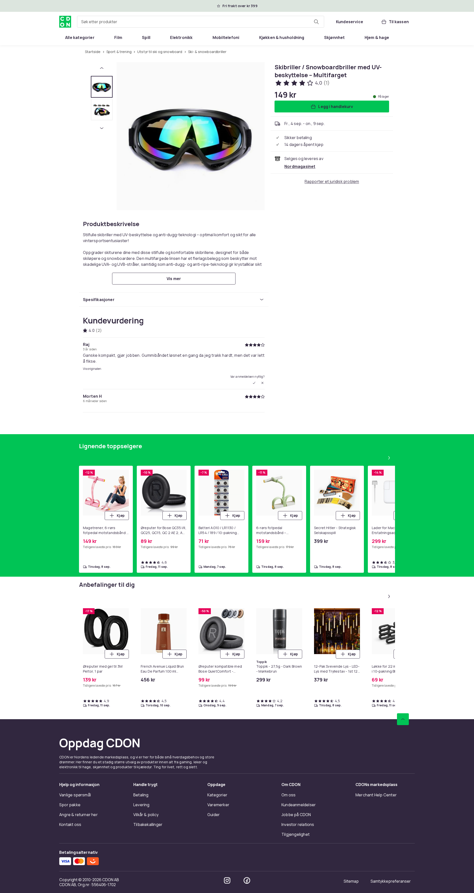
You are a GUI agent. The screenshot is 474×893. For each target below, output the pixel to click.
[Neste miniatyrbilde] (102, 128)
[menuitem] (79, 37)
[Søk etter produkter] (316, 22)
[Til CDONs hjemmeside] (65, 22)
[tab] (102, 87)
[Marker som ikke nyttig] (262, 383)
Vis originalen (92, 369)
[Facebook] (247, 880)
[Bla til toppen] (403, 719)
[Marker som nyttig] (254, 383)
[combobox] (200, 22)
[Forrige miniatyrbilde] (102, 68)
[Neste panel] (389, 458)
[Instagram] (227, 880)
